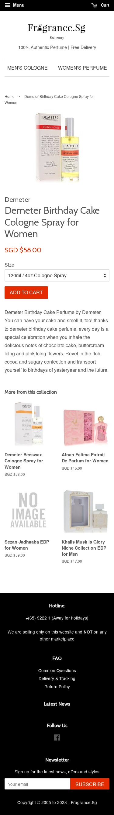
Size (9, 264)
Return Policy (57, 686)
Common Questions (57, 670)
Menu (18, 5)
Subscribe (89, 784)
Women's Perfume (82, 67)
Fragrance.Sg (84, 802)
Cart (104, 5)
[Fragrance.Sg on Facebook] (57, 738)
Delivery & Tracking (57, 678)
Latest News (57, 704)
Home (10, 96)
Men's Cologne (27, 67)
